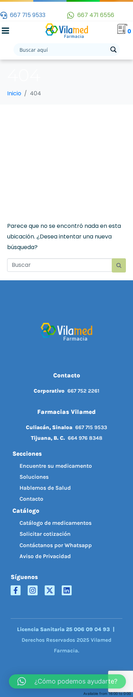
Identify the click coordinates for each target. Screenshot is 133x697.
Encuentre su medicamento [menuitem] (56, 465)
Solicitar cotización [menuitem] (45, 533)
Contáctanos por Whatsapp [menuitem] (56, 545)
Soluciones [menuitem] (34, 476)
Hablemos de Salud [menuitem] (45, 487)
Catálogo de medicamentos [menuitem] (56, 522)
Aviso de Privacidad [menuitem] (45, 556)
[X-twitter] (50, 590)
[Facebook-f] (16, 590)
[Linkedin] (67, 590)
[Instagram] (33, 590)
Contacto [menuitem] (31, 498)
